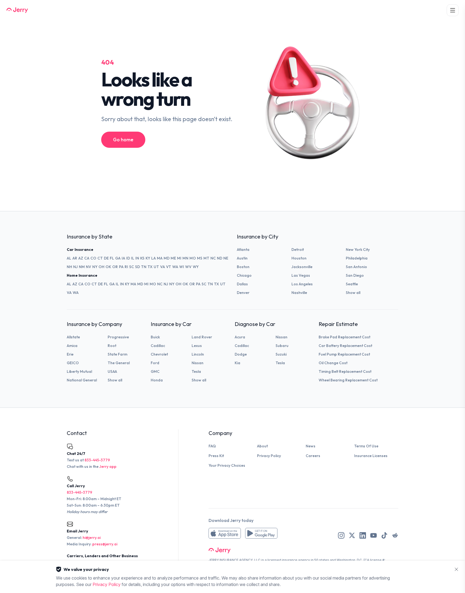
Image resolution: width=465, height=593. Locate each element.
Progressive (118, 337)
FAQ (212, 446)
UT (156, 266)
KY (148, 258)
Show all (353, 292)
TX (150, 266)
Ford (155, 362)
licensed (274, 560)
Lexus (197, 345)
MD (167, 258)
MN (185, 258)
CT (100, 258)
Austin (242, 258)
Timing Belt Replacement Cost (345, 371)
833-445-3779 (97, 460)
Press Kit (216, 455)
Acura (240, 337)
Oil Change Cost (333, 362)
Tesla (196, 371)
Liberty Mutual (79, 371)
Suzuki (281, 354)
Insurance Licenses (371, 455)
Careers (313, 455)
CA (86, 258)
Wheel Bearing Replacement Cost (348, 380)
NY (94, 266)
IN (137, 258)
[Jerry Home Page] (17, 10)
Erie (70, 354)
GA (118, 258)
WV (188, 266)
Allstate (73, 337)
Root (112, 345)
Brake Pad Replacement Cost (344, 337)
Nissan (197, 362)
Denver (243, 292)
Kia (237, 362)
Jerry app (108, 466)
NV (88, 266)
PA (121, 266)
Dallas (242, 284)
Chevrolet (159, 354)
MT (206, 258)
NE (225, 258)
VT (168, 266)
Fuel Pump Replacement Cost (344, 354)
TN (143, 266)
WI (181, 266)
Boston (243, 266)
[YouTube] (373, 535)
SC (131, 266)
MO (192, 258)
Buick (155, 337)
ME (173, 258)
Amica (72, 345)
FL (112, 258)
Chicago (244, 275)
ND (219, 258)
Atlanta (243, 249)
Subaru (282, 345)
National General (82, 380)
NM (82, 266)
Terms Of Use (366, 446)
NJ (75, 266)
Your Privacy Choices (227, 465)
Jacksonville (301, 266)
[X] (352, 535)
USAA (112, 371)
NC (213, 258)
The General (119, 362)
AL (69, 258)
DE (106, 258)
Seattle (352, 284)
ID (128, 258)
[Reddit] (395, 535)
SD (137, 266)
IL (132, 258)
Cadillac (158, 345)
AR (74, 258)
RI (126, 266)
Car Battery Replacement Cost (345, 345)
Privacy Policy (269, 455)
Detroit (297, 249)
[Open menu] (453, 10)
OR (115, 266)
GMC (155, 371)
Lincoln (198, 354)
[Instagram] (341, 535)
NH (69, 266)
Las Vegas (300, 275)
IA (123, 258)
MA (160, 258)
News (310, 446)
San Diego (355, 275)
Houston (299, 258)
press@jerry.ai (104, 544)
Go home (123, 139)
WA (175, 266)
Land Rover (202, 337)
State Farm (117, 354)
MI (179, 258)
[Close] (456, 569)
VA (162, 266)
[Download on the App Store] (225, 533)
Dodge (241, 354)
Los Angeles (302, 284)
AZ (80, 258)
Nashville (299, 292)
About (262, 446)
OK (108, 266)
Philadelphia (357, 258)
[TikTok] (384, 535)
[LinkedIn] (363, 535)
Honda (157, 380)
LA (153, 258)
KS (142, 258)
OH (101, 266)
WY (196, 266)
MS (199, 258)
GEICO (73, 362)
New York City (358, 249)
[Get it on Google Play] (261, 533)
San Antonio (356, 266)
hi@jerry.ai (92, 537)
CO (93, 258)
